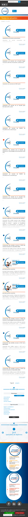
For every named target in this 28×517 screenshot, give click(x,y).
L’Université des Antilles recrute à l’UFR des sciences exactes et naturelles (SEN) (14, 246)
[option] (14, 431)
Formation (19, 395)
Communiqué (7, 408)
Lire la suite (22, 44)
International (7, 397)
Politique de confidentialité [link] (19, 515)
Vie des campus (7, 401)
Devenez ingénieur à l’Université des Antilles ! (14, 218)
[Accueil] (5, 11)
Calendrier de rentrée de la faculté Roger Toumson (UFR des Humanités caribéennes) (14, 61)
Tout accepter (10, 513)
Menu (15, 11)
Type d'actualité (14, 404)
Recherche (6, 398)
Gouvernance (7, 412)
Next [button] (26, 432)
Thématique (14, 393)
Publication (6, 414)
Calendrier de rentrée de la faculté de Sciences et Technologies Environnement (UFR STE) (14, 151)
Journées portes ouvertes (9, 269)
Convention (6, 411)
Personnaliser (7, 515)
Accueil (2, 21)
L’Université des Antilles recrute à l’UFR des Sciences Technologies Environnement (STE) (14, 319)
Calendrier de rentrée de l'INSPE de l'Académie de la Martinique (14, 129)
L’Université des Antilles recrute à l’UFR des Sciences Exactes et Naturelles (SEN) (14, 369)
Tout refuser (20, 513)
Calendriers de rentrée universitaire (11, 38)
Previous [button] (2, 432)
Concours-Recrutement (9, 409)
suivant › (17, 383)
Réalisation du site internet (4, 507)
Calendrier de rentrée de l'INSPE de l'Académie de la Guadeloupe (14, 174)
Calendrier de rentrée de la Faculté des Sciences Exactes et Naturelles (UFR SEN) (14, 197)
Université (6, 400)
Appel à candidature (8, 406)
